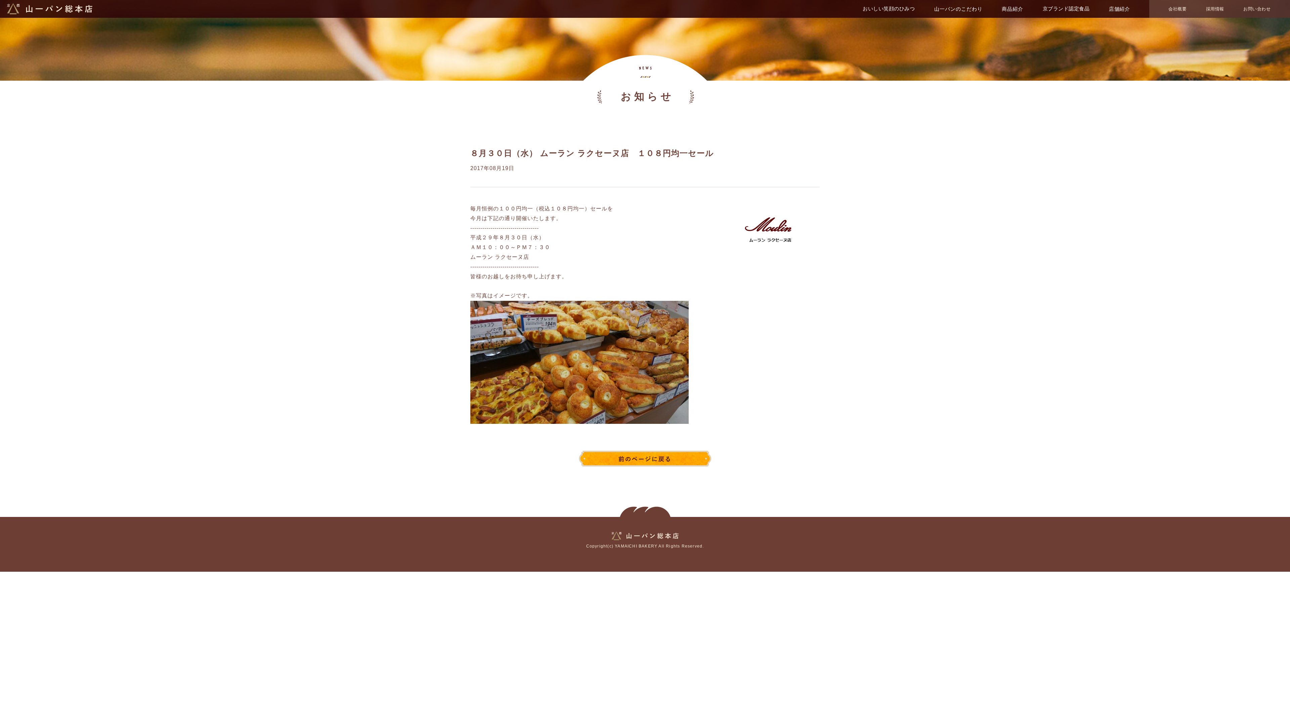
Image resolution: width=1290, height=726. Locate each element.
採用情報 (1215, 8)
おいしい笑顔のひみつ (889, 8)
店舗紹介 (1119, 9)
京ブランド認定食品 (1066, 8)
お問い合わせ (1257, 8)
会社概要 (1177, 8)
